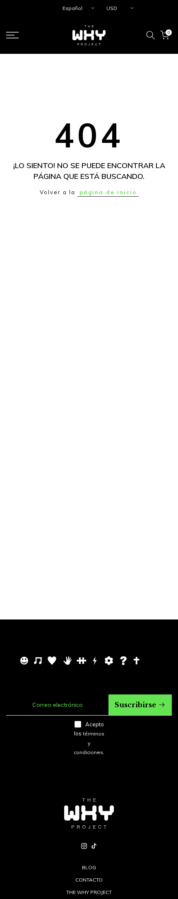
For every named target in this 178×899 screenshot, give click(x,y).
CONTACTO (89, 880)
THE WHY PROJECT (89, 892)
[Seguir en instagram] (84, 846)
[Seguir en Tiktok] (94, 846)
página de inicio (108, 192)
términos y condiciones (89, 742)
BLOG (89, 867)
